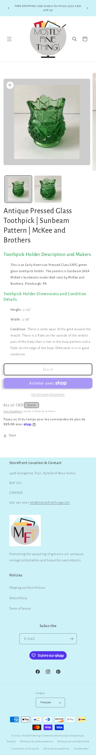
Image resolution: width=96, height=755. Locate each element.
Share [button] (12, 435)
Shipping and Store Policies (27, 587)
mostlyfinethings (31, 735)
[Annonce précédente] (8, 8)
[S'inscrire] (71, 638)
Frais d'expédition (12, 411)
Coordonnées (81, 748)
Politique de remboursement (36, 741)
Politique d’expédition (56, 748)
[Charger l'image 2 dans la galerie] (48, 189)
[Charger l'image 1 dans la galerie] (18, 189)
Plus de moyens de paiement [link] (48, 394)
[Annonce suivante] (87, 8)
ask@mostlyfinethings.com (50, 502)
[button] (9, 39)
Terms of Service (20, 608)
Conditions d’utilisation (25, 748)
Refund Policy (18, 598)
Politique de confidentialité (73, 741)
